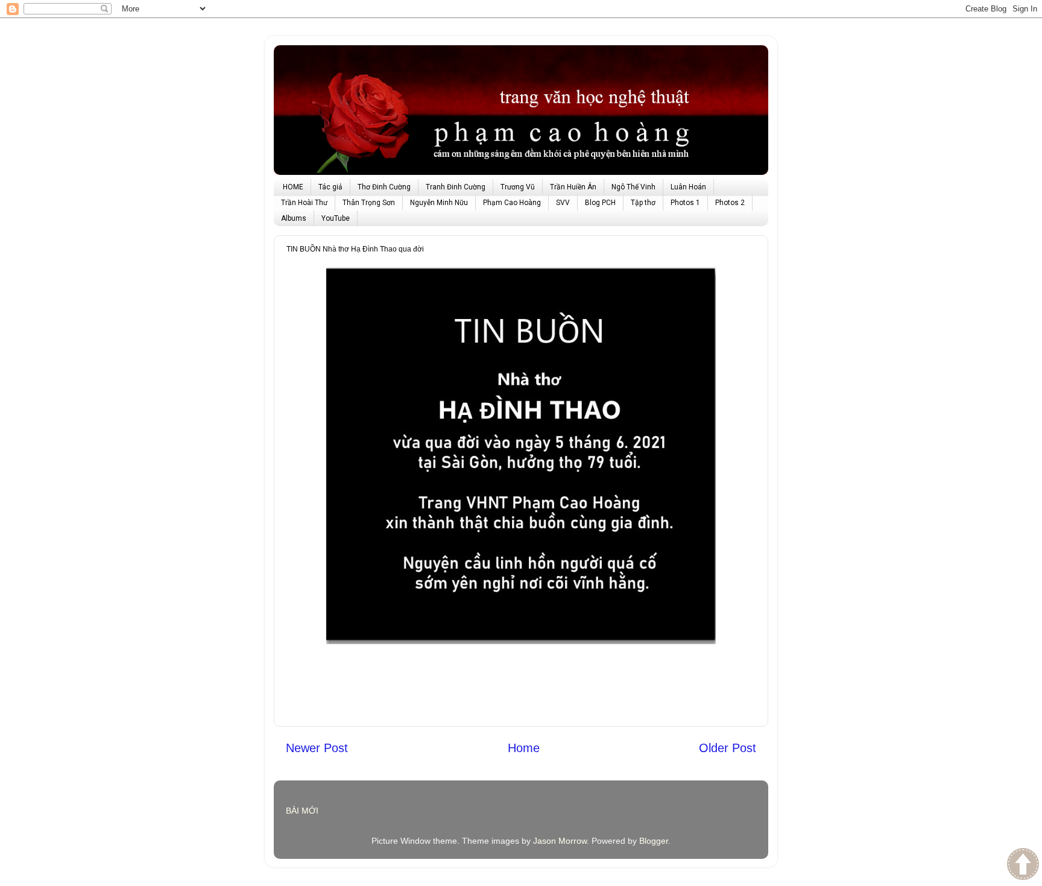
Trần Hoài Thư (304, 202)
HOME (293, 187)
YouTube (335, 218)
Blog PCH (600, 202)
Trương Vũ (517, 187)
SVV (563, 202)
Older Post (727, 748)
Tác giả (330, 187)
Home (524, 748)
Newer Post (317, 748)
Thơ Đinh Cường (384, 187)
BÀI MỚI (302, 810)
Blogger (653, 841)
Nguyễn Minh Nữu (439, 202)
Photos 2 (730, 202)
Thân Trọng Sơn (369, 202)
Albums (293, 218)
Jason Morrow (560, 841)
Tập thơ (643, 202)
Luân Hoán (688, 187)
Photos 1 (685, 202)
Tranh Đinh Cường (455, 187)
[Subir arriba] (1023, 865)
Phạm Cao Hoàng (512, 202)
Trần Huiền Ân (573, 187)
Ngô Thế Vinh (633, 187)
